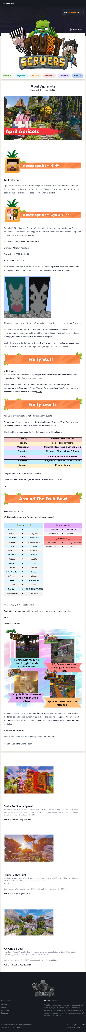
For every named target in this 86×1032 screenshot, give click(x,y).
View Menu (10, 3)
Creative (64, 75)
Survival (7, 75)
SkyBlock (21, 75)
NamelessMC (80, 1025)
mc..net (72, 11)
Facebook (5, 1013)
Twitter (4, 1007)
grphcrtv (77, 1027)
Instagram (5, 1010)
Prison (35, 75)
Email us (19, 1027)
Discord (4, 1004)
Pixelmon (49, 75)
